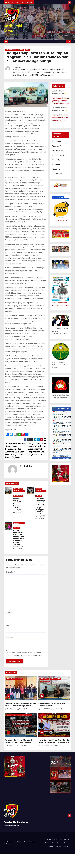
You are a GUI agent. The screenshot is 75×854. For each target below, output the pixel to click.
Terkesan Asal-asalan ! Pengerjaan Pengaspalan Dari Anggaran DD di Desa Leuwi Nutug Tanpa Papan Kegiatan (16, 450)
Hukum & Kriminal (11, 50)
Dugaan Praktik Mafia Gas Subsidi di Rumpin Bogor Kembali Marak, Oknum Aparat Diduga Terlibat (19, 537)
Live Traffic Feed (63, 408)
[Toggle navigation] (58, 41)
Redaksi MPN (23, 709)
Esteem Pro (56, 160)
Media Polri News (16, 822)
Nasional (20, 50)
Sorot (27, 50)
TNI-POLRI (38, 495)
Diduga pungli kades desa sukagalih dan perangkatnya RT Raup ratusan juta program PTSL (37, 449)
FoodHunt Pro (57, 146)
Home (53, 836)
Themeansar (10, 844)
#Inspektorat (59, 69)
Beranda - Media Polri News (65, 426)
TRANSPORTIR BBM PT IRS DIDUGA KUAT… (62, 436)
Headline (38, 488)
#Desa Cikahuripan (32, 69)
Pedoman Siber (50, 843)
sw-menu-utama (64, 846)
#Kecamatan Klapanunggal (39, 72)
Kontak (60, 839)
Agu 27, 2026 (18, 510)
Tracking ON (68, 458)
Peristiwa (50, 846)
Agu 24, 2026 (18, 546)
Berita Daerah (18, 488)
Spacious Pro (57, 141)
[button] (63, 41)
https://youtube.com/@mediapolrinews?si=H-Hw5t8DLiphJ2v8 (60, 101)
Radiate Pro (56, 164)
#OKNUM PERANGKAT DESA (30, 75)
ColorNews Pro (57, 151)
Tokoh (68, 850)
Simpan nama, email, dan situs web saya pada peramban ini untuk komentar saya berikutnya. (24, 654)
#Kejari (53, 72)
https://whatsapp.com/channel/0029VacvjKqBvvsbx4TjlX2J (60, 118)
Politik (56, 846)
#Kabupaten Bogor (20, 72)
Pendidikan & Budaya (63, 843)
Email (8, 625)
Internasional (18, 495)
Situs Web (9, 637)
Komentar (10, 572)
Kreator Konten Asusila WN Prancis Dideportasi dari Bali (18, 503)
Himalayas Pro (57, 174)
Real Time (62, 458)
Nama (9, 612)
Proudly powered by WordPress (14, 842)
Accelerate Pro (58, 155)
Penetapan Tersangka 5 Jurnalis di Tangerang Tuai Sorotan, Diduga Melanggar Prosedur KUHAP (40, 506)
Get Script (57, 458)
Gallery (68, 836)
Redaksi (17, 67)
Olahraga (67, 839)
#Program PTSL (48, 75)
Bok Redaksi (60, 836)
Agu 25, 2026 (45, 745)
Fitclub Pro (56, 169)
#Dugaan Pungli (47, 69)
